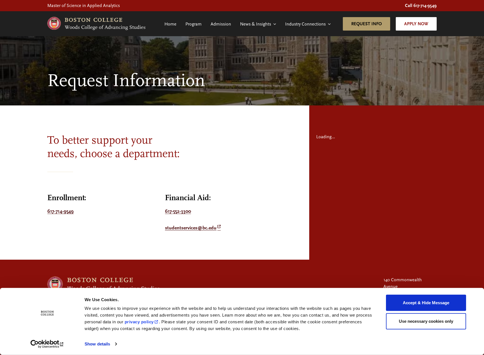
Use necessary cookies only (426, 321)
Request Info (366, 23)
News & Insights (255, 24)
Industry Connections (305, 24)
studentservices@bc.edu (191, 228)
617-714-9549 (60, 211)
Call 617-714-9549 (421, 5)
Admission (221, 24)
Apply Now (416, 23)
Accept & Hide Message (426, 302)
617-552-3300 (178, 211)
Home (170, 24)
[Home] (96, 24)
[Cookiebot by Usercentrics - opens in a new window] (47, 344)
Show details (97, 344)
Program (193, 24)
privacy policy (139, 321)
